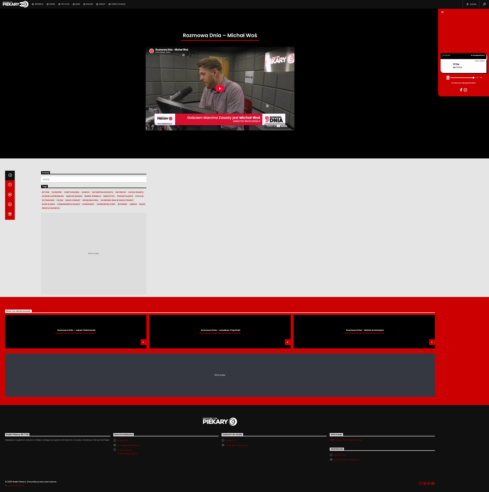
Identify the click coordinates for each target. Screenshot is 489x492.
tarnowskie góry (106, 204)
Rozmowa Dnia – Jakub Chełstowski (76, 330)
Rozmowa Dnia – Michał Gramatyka (365, 330)
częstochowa (71, 192)
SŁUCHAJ (473, 4)
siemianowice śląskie (68, 204)
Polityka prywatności (16, 485)
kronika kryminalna (53, 196)
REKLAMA (89, 4)
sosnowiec (88, 204)
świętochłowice (51, 208)
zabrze (133, 204)
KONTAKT (102, 4)
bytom (45, 192)
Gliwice (86, 192)
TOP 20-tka (65, 4)
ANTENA (52, 4)
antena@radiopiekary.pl (237, 445)
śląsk (142, 204)
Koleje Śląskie (135, 192)
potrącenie (48, 200)
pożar (60, 200)
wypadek (122, 204)
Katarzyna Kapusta (102, 192)
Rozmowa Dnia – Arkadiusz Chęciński (220, 330)
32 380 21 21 (123, 440)
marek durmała (93, 196)
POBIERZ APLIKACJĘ (118, 4)
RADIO (78, 4)
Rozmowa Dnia (90, 200)
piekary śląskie (125, 196)
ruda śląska (48, 204)
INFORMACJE (39, 4)
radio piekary (73, 200)
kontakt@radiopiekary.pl (129, 445)
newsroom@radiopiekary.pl (346, 459)
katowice (121, 192)
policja (139, 196)
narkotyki (109, 196)
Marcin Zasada (74, 196)
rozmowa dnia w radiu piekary (117, 200)
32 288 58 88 (339, 455)
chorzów (57, 192)
